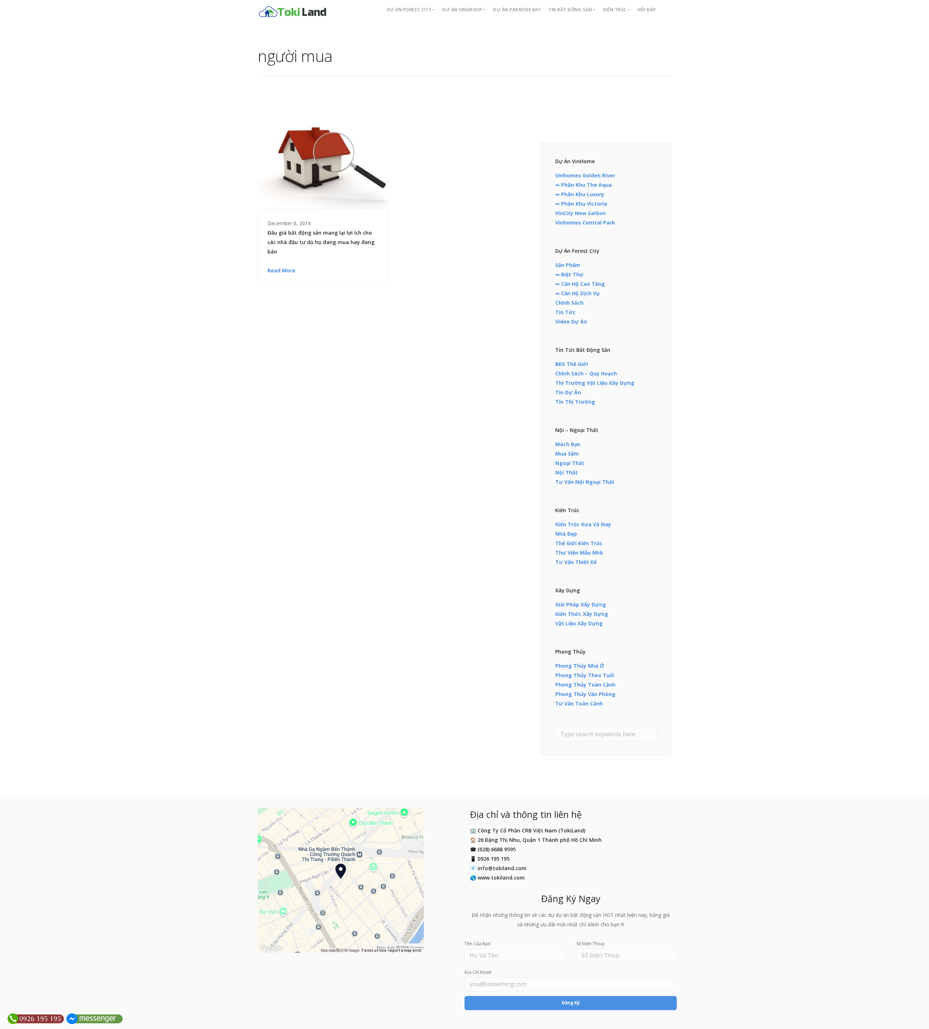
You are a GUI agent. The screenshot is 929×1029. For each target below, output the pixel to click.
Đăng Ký (571, 1003)
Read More (281, 270)
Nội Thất (566, 472)
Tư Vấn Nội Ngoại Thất (584, 481)
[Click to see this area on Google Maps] (271, 948)
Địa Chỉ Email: (478, 972)
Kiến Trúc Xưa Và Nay (583, 524)
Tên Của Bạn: (477, 943)
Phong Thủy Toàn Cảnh (585, 684)
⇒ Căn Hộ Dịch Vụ (577, 293)
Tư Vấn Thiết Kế (576, 562)
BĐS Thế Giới (571, 364)
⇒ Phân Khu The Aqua (583, 184)
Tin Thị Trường (575, 401)
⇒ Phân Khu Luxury (579, 194)
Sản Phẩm (567, 265)
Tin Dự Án (568, 392)
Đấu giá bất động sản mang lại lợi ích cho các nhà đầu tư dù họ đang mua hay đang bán (321, 242)
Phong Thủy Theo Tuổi (584, 675)
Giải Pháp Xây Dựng (580, 604)
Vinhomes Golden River (585, 175)
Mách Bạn (567, 444)
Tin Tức (565, 312)
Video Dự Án (571, 321)
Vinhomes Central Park (585, 222)
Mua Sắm (567, 453)
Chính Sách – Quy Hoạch (586, 373)
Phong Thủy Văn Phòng (585, 694)
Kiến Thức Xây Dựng (581, 613)
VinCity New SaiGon (580, 213)
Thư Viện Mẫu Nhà (579, 552)
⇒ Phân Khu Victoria (581, 203)
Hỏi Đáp (647, 10)
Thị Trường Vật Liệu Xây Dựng (594, 382)
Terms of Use (373, 950)
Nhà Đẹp (566, 533)
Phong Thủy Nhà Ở (579, 665)
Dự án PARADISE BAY (517, 10)
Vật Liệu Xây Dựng (579, 623)
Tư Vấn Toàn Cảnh (579, 703)
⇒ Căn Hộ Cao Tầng (580, 283)
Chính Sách (569, 302)
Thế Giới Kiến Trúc (578, 543)
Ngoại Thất (569, 463)
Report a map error (404, 950)
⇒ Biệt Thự (569, 274)
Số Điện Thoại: (590, 943)
